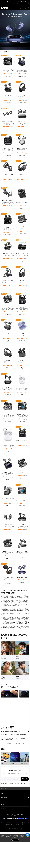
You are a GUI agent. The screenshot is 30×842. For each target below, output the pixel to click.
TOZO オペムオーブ (22, 148)
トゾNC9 (8, 414)
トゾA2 (8, 387)
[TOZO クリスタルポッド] (7, 245)
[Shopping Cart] (25, 8)
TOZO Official (20, 824)
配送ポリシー (9, 822)
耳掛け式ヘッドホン (11, 611)
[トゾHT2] (22, 166)
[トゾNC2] (22, 352)
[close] (28, 3)
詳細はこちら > (4, 763)
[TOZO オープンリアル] (7, 113)
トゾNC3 (8, 227)
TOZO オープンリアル (7, 121)
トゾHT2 (22, 174)
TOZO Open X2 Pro (22, 577)
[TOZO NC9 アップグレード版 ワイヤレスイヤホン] (7, 61)
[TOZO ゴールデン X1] (7, 140)
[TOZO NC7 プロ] (7, 516)
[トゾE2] (7, 325)
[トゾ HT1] (22, 272)
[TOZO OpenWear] (22, 113)
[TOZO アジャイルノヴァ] (7, 490)
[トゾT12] (22, 490)
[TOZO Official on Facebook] (8, 815)
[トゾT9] (22, 516)
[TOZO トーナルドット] (22, 406)
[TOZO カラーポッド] (7, 463)
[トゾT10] (22, 219)
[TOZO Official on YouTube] (22, 815)
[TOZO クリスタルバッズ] (22, 245)
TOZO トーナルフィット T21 (22, 440)
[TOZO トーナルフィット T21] (22, 432)
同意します (15, 840)
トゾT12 (22, 498)
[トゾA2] (7, 379)
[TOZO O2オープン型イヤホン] (7, 193)
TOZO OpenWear (22, 121)
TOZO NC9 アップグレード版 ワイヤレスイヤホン (8, 69)
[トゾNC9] (7, 406)
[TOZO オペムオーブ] (22, 140)
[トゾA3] (22, 379)
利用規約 (11, 783)
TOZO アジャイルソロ (22, 471)
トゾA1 (8, 307)
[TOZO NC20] (7, 87)
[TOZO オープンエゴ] (7, 272)
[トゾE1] (22, 325)
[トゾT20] (22, 299)
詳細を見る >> (15, 4)
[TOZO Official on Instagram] (12, 815)
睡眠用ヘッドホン (23, 610)
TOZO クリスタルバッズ (22, 253)
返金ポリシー (3, 822)
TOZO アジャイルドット (8, 551)
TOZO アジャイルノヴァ (8, 498)
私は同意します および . (14, 783)
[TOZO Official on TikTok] (15, 815)
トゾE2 (8, 333)
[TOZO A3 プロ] (7, 434)
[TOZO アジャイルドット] (7, 543)
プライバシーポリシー (21, 783)
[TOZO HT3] (22, 87)
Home (2, 788)
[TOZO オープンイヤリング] (7, 166)
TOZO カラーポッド (8, 472)
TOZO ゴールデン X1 (8, 148)
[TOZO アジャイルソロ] (22, 463)
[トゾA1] (7, 299)
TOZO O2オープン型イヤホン (8, 200)
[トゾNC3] (7, 219)
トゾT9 (22, 524)
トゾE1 (22, 333)
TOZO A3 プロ (8, 444)
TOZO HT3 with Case (7, 577)
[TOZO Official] (4, 8)
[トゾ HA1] (7, 352)
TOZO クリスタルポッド (8, 253)
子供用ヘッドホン (19, 609)
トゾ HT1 (22, 280)
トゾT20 (22, 307)
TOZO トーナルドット (22, 414)
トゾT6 (22, 201)
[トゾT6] (22, 193)
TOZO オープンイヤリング (8, 174)
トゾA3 (22, 387)
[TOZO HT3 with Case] (7, 569)
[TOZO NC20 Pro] (22, 61)
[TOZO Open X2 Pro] (22, 569)
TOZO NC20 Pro (22, 69)
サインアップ (24, 778)
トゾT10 (22, 226)
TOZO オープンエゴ (8, 280)
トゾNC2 (22, 360)
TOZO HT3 (22, 95)
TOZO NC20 (8, 95)
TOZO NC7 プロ (8, 524)
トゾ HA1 (8, 360)
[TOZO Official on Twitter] (18, 815)
